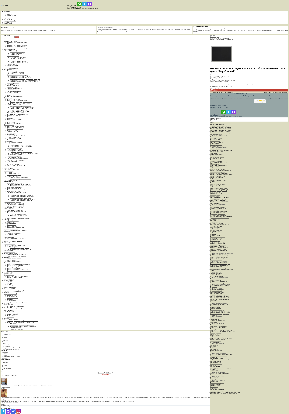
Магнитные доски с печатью (14, 191)
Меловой (4, 337)
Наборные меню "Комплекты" (15, 169)
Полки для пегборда (12, 176)
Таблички (6, 219)
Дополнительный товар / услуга (11, 356)
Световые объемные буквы (17, 52)
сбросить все (4, 331)
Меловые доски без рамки (14, 99)
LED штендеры (11, 95)
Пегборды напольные (13, 173)
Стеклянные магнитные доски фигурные (21, 200)
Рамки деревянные (12, 296)
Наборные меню (8, 168)
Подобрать (105, 374)
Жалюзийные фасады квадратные (19, 248)
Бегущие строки (8, 307)
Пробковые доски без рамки (14, 142)
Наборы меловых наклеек (14, 138)
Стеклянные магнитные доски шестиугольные (22, 199)
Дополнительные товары (11, 319)
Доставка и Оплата (9, 19)
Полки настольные (12, 180)
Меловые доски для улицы (14, 115)
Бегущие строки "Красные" (14, 308)
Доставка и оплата (222, 96)
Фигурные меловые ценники (14, 137)
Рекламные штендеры (10, 69)
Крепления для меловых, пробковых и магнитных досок (22, 321)
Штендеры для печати (13, 83)
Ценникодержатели (9, 272)
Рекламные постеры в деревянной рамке (18, 218)
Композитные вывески (13, 65)
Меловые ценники (9, 125)
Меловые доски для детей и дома (16, 306)
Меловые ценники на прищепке (15, 139)
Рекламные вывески (9, 49)
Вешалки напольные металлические (17, 239)
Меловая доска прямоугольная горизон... (275, 92)
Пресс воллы (10, 281)
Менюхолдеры (8, 262)
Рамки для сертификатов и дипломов (17, 302)
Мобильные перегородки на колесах (17, 43)
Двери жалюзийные (9, 244)
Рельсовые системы (9, 208)
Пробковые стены (12, 161)
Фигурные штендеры (12, 92)
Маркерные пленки (12, 226)
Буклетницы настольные (13, 235)
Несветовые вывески (13, 56)
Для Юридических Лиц (10, 21)
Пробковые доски (8, 141)
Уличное (4, 365)
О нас (8, 18)
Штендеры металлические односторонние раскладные (25, 79)
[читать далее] (129, 397)
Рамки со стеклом (11, 300)
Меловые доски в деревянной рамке (17, 100)
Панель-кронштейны (12, 68)
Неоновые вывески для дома (18, 61)
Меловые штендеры (12, 71)
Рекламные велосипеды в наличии (16, 254)
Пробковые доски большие (14, 149)
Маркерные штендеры (13, 85)
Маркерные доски (9, 275)
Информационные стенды (11, 229)
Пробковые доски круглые (14, 156)
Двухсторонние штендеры (17, 73)
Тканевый (5, 341)
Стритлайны (10, 84)
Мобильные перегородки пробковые (17, 45)
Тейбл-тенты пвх (11, 260)
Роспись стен (10, 311)
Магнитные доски (8, 181)
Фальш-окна (7, 242)
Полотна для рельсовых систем (18, 214)
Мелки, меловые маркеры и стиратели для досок (20, 322)
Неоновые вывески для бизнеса (19, 62)
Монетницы (7, 292)
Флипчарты (7, 162)
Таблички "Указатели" (13, 221)
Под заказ (5, 370)
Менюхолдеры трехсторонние (15, 265)
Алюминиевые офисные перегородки (17, 48)
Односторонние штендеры (17, 72)
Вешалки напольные (9, 237)
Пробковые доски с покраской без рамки (21, 152)
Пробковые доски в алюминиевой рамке (21, 146)
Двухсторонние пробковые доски (16, 160)
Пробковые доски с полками (14, 157)
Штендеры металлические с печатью (20, 76)
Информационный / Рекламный (11, 348)
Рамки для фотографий (10, 294)
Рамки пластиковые (12, 295)
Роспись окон (10, 317)
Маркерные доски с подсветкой (15, 206)
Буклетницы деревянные (14, 233)
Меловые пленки (11, 225)
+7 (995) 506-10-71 (71, 6)
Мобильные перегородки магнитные (17, 42)
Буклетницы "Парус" (12, 234)
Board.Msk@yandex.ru (240, 93)
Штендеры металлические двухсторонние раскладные (25, 80)
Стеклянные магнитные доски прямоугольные (23, 196)
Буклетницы (7, 231)
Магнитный (5, 335)
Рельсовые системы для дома (15, 210)
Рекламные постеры (9, 217)
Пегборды (9, 172)
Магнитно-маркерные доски (14, 187)
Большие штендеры (12, 89)
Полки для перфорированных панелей (20, 179)
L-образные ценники (12, 131)
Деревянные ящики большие (15, 291)
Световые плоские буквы (17, 53)
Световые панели (12, 64)
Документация (8, 23)
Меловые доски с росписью (14, 119)
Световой (5, 343)
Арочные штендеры (12, 87)
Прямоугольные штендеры (14, 88)
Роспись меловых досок (13, 313)
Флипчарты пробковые (13, 164)
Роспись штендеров (12, 314)
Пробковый (5, 340)
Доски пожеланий (8, 250)
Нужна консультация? (216, 118)
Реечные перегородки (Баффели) (13, 241)
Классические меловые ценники (16, 126)
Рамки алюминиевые (12, 298)
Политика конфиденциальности (219, 107)
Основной (5, 352)
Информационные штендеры (15, 93)
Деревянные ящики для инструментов (17, 290)
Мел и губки (13, 323)
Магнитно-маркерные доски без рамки (20, 185)
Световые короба (14, 54)
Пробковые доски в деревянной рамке (20, 145)
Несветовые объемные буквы (18, 57)
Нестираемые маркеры (16, 329)
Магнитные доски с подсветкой (15, 203)
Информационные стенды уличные (16, 230)
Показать (14, 375)
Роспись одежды (11, 315)
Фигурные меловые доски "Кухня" (19, 110)
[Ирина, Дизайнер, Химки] (4, 396)
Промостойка (10, 285)
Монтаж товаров (8, 318)
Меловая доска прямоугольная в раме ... (223, 92)
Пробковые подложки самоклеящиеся (17, 158)
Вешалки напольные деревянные (16, 238)
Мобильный (5, 345)
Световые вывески (12, 50)
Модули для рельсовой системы (16, 212)
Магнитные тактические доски (18, 192)
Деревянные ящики (9, 288)
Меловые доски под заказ (14, 123)
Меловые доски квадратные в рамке (20, 103)
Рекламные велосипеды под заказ (16, 256)
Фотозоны (9, 121)
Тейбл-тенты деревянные (14, 258)
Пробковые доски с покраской (15, 150)
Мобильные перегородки (11, 41)
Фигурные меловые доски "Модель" (19, 111)
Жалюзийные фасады (13, 246)
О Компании (7, 11)
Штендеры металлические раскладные (17, 75)
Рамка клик (10, 299)
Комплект (4, 355)
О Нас (240, 96)
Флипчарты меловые (12, 166)
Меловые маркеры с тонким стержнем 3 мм (22, 325)
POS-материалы (8, 280)
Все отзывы (4, 406)
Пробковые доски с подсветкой (15, 204)
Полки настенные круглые (14, 175)
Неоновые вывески (12, 60)
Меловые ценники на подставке (15, 127)
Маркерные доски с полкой (14, 277)
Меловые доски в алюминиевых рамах (17, 114)
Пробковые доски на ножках (14, 154)
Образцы (6, 303)
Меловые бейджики (12, 130)
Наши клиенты (8, 22)
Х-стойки (9, 284)
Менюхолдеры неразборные (15, 267)
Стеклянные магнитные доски (15, 194)
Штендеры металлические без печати (20, 77)
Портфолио (10, 12)
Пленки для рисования (10, 223)
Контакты (9, 14)
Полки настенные (8, 171)
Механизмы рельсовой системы (18, 215)
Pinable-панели (8, 273)
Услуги (8, 17)
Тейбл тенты (7, 257)
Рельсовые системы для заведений (16, 211)
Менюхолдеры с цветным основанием (17, 269)
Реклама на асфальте (10, 287)
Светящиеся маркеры (16, 327)
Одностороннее (6, 367)
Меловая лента (11, 134)
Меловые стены (11, 122)
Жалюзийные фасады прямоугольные (20, 249)
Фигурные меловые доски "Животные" (20, 106)
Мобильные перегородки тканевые (16, 46)
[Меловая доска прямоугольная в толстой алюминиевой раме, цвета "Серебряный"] (221, 65)
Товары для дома (8, 304)
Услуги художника (8, 310)
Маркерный (5, 338)
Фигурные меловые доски (14, 104)
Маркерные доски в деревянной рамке (17, 276)
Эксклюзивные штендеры (14, 91)
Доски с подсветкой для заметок (12, 202)
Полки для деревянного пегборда (19, 177)
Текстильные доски (9, 279)
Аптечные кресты (11, 66)
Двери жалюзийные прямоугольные (17, 245)
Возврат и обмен (11, 15)
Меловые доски (8, 98)
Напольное (5, 362)
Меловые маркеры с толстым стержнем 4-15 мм (23, 326)
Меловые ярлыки (11, 133)
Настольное (5, 364)
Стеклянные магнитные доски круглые (20, 198)
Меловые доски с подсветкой (15, 207)
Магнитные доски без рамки (14, 183)
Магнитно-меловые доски (14, 188)
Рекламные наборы (9, 252)
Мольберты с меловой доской (15, 96)
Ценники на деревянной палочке (16, 135)
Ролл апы (9, 283)
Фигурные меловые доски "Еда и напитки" (21, 108)
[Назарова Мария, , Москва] (4, 384)
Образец (4, 353)
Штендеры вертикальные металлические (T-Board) (24, 81)
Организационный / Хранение (10, 349)
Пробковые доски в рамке (14, 144)
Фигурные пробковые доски (14, 148)
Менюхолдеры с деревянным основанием (18, 264)
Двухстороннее (6, 368)
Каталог (212, 120)
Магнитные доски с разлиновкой (16, 189)
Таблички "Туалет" (12, 222)
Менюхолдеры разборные (14, 268)
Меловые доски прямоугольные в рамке (21, 102)
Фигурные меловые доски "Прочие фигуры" (22, 107)
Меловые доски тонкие (13, 116)
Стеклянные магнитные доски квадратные (21, 195)
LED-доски (10, 118)
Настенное (5, 361)
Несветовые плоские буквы (17, 58)
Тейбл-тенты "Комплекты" (14, 261)
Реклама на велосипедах (11, 253)
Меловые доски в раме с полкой (16, 112)
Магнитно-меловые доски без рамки (20, 184)
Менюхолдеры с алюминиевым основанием (19, 271)
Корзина (212, 119)
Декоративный (6, 346)
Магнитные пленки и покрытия (15, 227)
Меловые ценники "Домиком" (15, 129)
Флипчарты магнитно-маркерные (16, 165)
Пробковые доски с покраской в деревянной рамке (24, 153)
